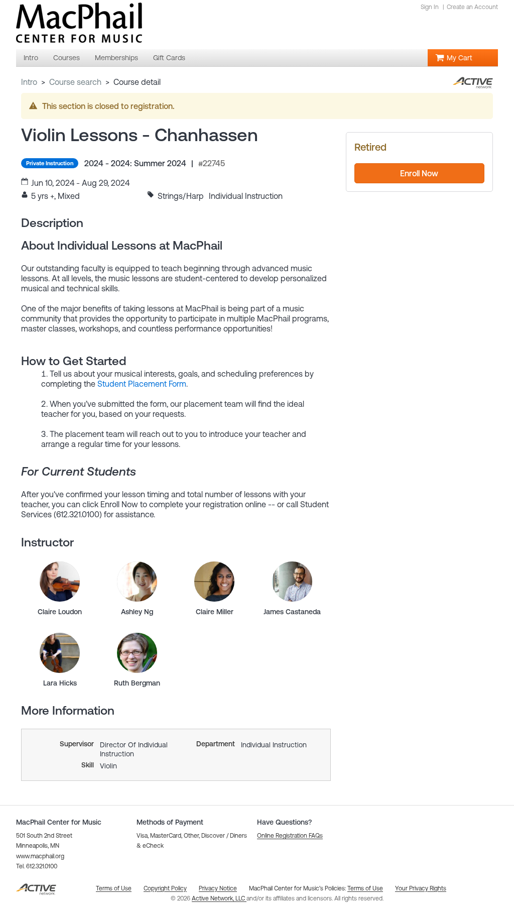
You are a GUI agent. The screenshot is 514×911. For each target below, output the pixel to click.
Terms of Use (365, 888)
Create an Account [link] (472, 7)
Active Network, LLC (219, 898)
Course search (75, 81)
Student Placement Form (141, 383)
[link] (60, 581)
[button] (290, 835)
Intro (29, 81)
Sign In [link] (430, 7)
